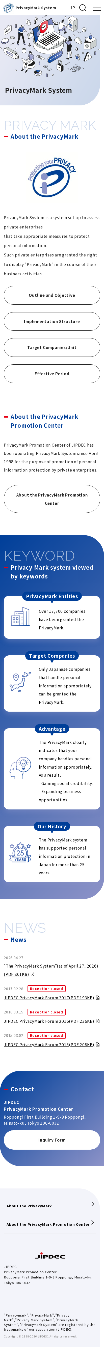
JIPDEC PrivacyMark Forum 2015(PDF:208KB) (49, 1044)
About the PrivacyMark (29, 1205)
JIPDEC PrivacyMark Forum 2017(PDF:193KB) (49, 997)
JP (72, 8)
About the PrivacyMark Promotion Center (48, 1224)
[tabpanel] (52, 1002)
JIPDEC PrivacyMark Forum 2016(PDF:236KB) (49, 1021)
